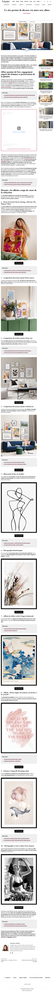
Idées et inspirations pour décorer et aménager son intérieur (15, 464)
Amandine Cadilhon (22, 21)
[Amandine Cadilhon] (5, 948)
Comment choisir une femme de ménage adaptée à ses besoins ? (16, 352)
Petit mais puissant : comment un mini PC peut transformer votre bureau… (17, 270)
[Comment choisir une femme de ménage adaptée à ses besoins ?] (46, 74)
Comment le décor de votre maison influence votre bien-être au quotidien (17, 184)
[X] (25, 17)
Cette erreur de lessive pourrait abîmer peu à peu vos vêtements (16, 97)
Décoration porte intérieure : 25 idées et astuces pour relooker (15, 925)
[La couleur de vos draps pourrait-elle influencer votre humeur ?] (46, 62)
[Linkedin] (10, 952)
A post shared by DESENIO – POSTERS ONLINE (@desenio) (19, 148)
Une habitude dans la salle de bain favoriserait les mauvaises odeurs (46, 130)
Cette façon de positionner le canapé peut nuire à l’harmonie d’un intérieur (46, 104)
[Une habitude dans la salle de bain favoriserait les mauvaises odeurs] (46, 124)
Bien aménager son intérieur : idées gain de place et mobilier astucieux (17, 840)
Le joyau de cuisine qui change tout (10, 630)
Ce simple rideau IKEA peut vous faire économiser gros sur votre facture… (17, 350)
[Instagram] (48, 1)
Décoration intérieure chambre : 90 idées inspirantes (13, 544)
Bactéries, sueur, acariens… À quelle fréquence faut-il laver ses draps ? (17, 543)
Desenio (24, 66)
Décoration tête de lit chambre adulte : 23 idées (12, 759)
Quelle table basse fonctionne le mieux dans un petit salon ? (15, 272)
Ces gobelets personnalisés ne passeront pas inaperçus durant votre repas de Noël (19, 95)
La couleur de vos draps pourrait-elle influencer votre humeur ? (46, 68)
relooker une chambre (6, 87)
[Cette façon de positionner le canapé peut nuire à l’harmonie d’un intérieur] (46, 98)
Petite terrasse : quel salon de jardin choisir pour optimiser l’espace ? (16, 838)
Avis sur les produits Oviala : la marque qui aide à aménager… (15, 628)
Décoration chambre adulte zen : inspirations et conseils (14, 923)
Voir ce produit (19, 263)
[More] (31, 17)
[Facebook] (45, 1)
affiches (10, 82)
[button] (50, 1)
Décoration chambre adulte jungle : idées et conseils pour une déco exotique (18, 182)
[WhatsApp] (28, 17)
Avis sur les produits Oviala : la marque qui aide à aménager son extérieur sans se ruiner (46, 91)
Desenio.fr (4, 156)
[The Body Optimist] (6, 1)
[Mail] (12, 952)
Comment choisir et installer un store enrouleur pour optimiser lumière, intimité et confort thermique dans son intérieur (46, 117)
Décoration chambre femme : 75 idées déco (12, 761)
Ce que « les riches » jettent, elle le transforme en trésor (14, 462)
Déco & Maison (26, 13)
